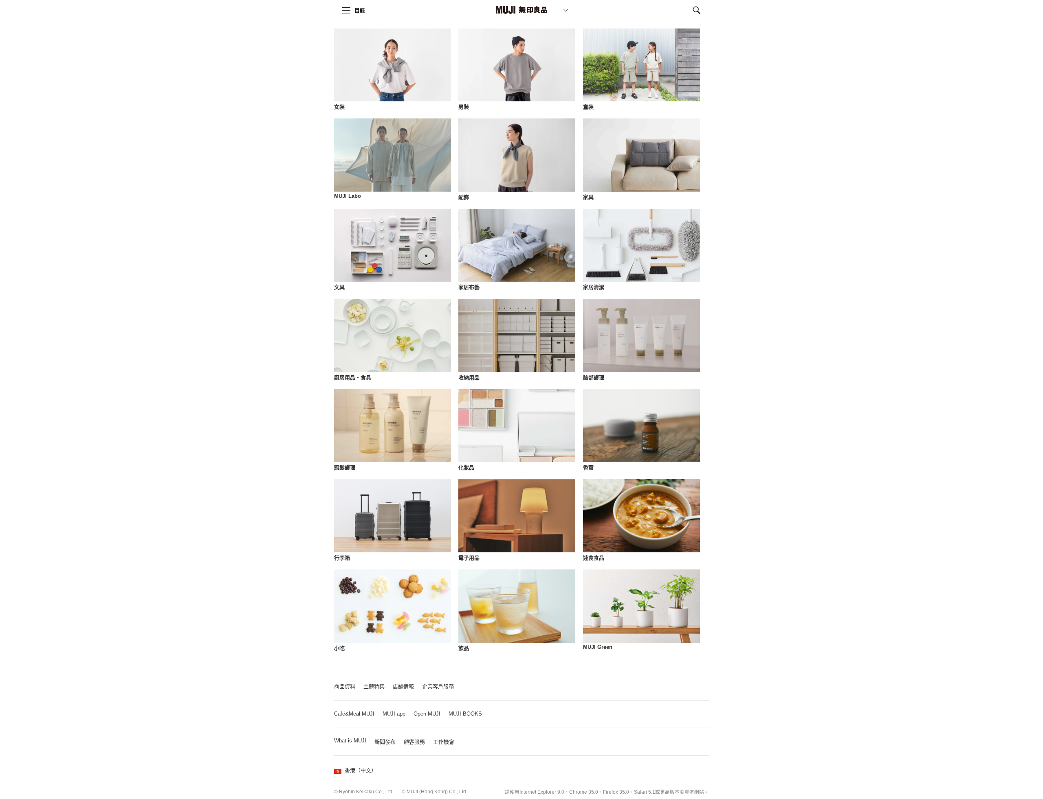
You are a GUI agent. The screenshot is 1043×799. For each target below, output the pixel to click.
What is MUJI (350, 741)
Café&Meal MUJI (354, 714)
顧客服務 (414, 742)
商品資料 (344, 686)
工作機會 (443, 742)
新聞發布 (385, 742)
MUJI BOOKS (465, 714)
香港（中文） (360, 770)
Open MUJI (427, 714)
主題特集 (374, 686)
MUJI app (394, 714)
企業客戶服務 (438, 686)
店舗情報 (403, 686)
